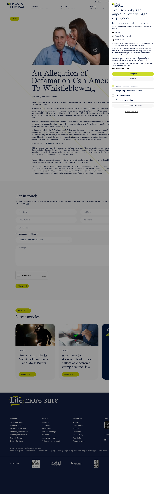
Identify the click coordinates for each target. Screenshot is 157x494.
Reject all (133, 79)
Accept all (133, 74)
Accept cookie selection (133, 106)
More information (131, 112)
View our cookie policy (120, 68)
